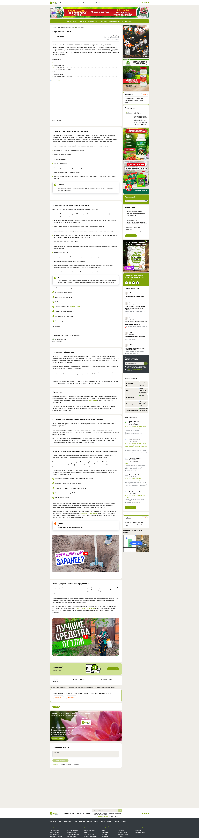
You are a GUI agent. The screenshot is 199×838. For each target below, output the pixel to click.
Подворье (120, 836)
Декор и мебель (105, 832)
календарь (129, 229)
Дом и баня (121, 830)
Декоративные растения (90, 830)
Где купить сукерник (131, 220)
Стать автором (86, 2)
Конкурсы (82, 821)
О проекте (116, 821)
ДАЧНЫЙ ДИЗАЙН (103, 21)
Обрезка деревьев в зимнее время (135, 213)
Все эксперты (130, 507)
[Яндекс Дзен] (148, 3)
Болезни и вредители (72, 830)
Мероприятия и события (56, 836)
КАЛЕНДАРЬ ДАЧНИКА (72, 21)
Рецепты (96, 821)
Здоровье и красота (140, 832)
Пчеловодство (144, 446)
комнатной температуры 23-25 (62, 732)
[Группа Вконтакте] (144, 3)
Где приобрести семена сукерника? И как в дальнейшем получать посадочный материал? (136, 224)
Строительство (128, 445)
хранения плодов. (75, 306)
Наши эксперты (131, 417)
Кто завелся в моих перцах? (133, 231)
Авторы (80, 2)
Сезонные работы (54, 834)
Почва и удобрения (71, 832)
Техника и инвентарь (123, 834)
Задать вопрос (112, 668)
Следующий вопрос (57, 738)
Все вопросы (142, 236)
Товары (103, 821)
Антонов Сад (60, 36)
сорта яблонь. (93, 400)
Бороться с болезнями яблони (86, 608)
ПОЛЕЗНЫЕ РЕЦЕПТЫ (127, 21)
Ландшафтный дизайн (137, 426)
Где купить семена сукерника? (134, 211)
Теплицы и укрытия (71, 836)
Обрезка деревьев (131, 215)
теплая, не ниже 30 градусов (61, 734)
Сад (125, 426)
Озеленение (104, 834)
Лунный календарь (54, 830)
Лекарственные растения (90, 836)
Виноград (137, 428)
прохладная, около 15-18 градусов (63, 730)
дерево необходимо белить (88, 513)
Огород (129, 426)
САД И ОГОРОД (82, 21)
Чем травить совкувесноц (133, 218)
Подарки (89, 821)
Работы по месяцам (54, 832)
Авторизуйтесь (56, 764)
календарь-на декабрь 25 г (133, 227)
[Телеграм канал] (142, 3)
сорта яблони (56, 706)
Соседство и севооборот (73, 834)
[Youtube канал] (146, 3)
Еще (144, 94)
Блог (69, 2)
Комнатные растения (129, 428)
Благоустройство (122, 832)
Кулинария (135, 445)
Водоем (103, 830)
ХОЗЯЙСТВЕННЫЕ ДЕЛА (114, 21)
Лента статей (63, 2)
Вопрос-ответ (74, 2)
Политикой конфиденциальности (135, 369)
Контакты (123, 821)
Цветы (144, 426)
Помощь (109, 821)
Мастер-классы (131, 378)
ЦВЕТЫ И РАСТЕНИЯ (92, 21)
